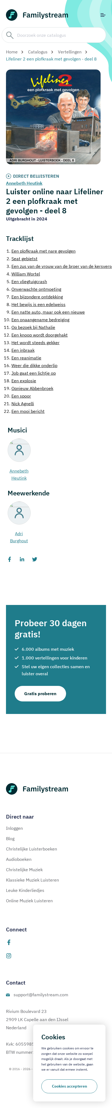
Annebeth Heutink (24, 183)
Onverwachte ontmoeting (34, 289)
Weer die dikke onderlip (30, 365)
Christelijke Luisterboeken (31, 849)
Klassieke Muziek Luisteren (32, 880)
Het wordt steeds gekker (32, 342)
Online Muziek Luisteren (29, 900)
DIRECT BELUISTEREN (36, 176)
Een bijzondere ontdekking (35, 296)
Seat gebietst (22, 258)
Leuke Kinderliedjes (25, 890)
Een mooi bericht (24, 411)
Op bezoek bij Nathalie (29, 327)
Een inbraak (19, 350)
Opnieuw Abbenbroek (28, 388)
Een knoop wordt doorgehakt (36, 335)
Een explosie (20, 380)
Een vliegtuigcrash (27, 281)
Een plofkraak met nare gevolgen (41, 251)
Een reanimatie (22, 358)
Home (12, 52)
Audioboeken (19, 859)
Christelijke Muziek (24, 869)
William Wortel (23, 274)
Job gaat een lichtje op (30, 373)
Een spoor (17, 396)
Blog (10, 838)
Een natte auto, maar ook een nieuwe (46, 312)
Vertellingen (70, 52)
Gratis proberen (40, 693)
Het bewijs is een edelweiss (36, 304)
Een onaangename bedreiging (36, 319)
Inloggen (14, 828)
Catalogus (38, 52)
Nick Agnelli (19, 403)
